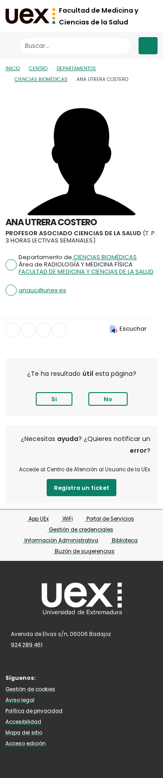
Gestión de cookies (30, 689)
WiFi (67, 518)
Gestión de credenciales (80, 529)
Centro (38, 68)
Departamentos (76, 68)
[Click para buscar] (122, 46)
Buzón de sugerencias (84, 551)
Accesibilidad (23, 722)
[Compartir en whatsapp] (59, 330)
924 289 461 (27, 645)
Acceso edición (25, 743)
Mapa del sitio (23, 732)
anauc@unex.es (42, 290)
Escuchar (133, 328)
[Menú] (148, 45)
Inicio (12, 68)
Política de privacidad (33, 711)
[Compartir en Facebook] (12, 330)
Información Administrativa (60, 540)
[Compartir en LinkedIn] (43, 330)
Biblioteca (124, 540)
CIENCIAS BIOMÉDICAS (40, 79)
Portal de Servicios (109, 518)
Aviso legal (19, 700)
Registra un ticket (81, 488)
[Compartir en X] (28, 330)
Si (54, 399)
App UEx (38, 518)
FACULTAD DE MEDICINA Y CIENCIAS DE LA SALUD (86, 271)
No (108, 399)
